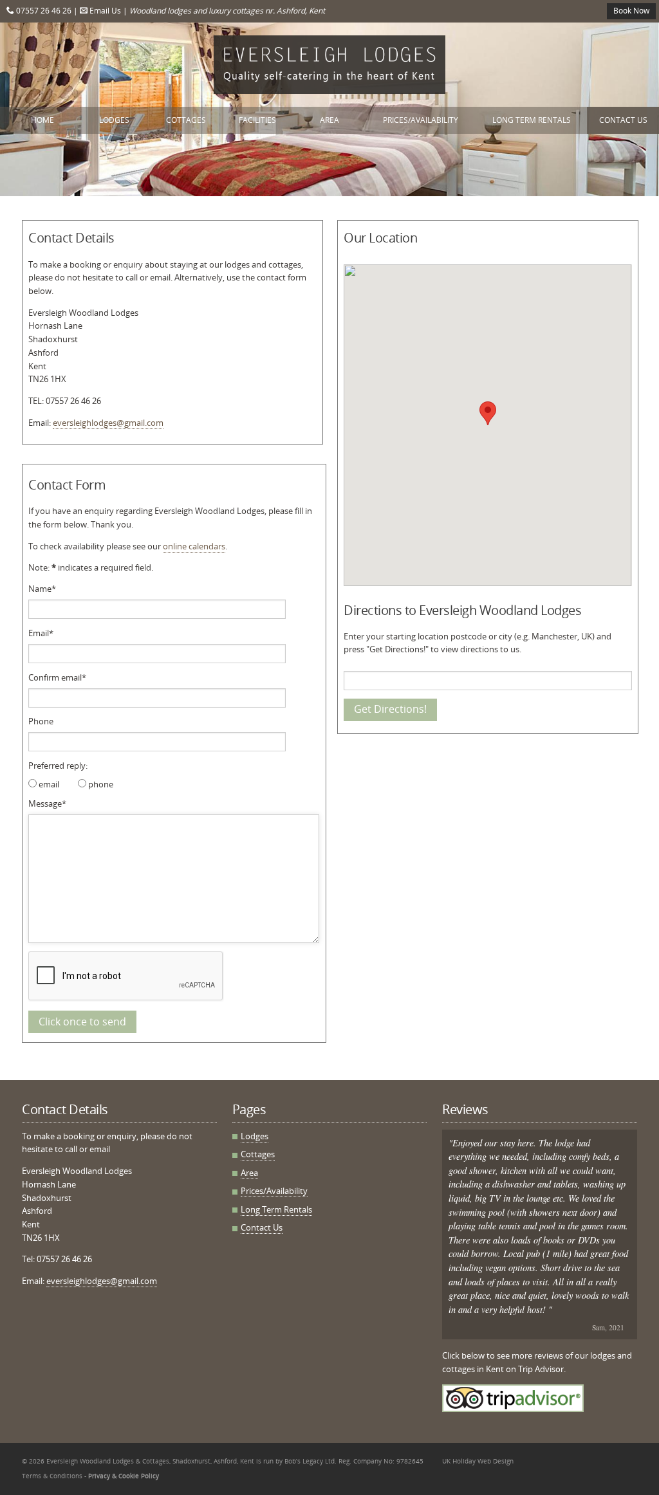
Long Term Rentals (531, 120)
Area (329, 120)
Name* (42, 588)
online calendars (194, 546)
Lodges (114, 120)
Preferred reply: (58, 765)
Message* (47, 803)
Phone (40, 721)
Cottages (186, 120)
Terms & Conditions (52, 1475)
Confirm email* (57, 677)
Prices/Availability (420, 120)
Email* (40, 633)
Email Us (104, 10)
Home (42, 120)
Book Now (631, 10)
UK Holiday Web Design (478, 1460)
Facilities (257, 120)
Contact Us (623, 120)
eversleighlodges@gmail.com (108, 422)
